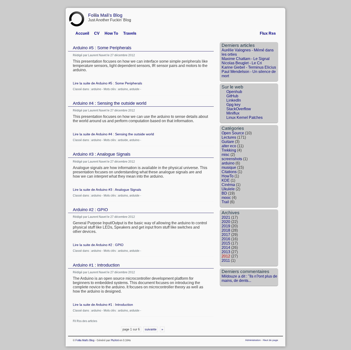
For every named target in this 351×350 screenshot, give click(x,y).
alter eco (229, 146)
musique (229, 167)
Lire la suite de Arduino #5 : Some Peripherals (107, 83)
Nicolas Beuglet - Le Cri (242, 63)
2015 (226, 243)
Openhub (234, 92)
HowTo (228, 176)
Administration (253, 340)
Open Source (233, 133)
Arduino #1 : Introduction (96, 265)
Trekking (229, 150)
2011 (226, 260)
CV (97, 33)
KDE (226, 180)
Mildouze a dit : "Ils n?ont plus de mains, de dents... (249, 278)
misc (225, 155)
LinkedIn (233, 100)
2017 (226, 235)
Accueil (82, 33)
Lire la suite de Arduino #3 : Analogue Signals (107, 189)
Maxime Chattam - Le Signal (246, 59)
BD (224, 193)
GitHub (232, 96)
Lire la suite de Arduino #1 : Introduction (103, 304)
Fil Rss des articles (85, 321)
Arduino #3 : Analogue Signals (101, 154)
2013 (226, 252)
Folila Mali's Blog (105, 15)
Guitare (228, 142)
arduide (134, 89)
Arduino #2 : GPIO (90, 209)
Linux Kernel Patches (244, 117)
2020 (226, 222)
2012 (226, 256)
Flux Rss (268, 33)
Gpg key (233, 105)
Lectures (229, 137)
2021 (226, 217)
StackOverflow (238, 109)
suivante (150, 329)
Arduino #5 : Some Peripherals (102, 47)
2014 (226, 248)
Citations (229, 172)
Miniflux (232, 113)
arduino (96, 89)
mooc (226, 198)
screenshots (232, 159)
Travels (129, 33)
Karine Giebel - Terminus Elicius (249, 67)
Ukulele (228, 189)
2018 (226, 230)
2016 (226, 239)
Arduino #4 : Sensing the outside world (109, 103)
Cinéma (228, 185)
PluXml (115, 340)
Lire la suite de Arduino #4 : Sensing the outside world (113, 134)
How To (111, 33)
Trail (225, 202)
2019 (226, 226)
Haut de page (270, 340)
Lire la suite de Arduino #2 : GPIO (98, 245)
